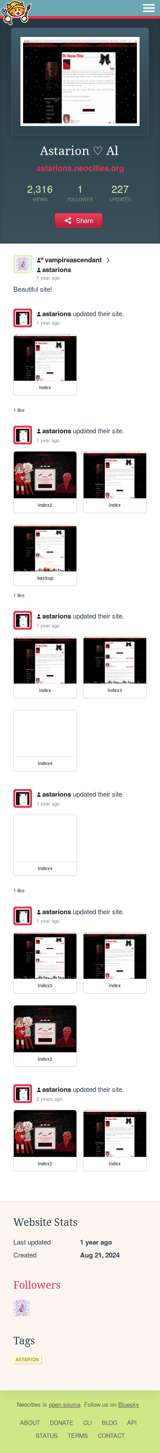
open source (64, 1404)
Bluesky (128, 1404)
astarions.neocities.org (80, 168)
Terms (78, 1435)
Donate (61, 1422)
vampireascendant (73, 260)
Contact (111, 1435)
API (132, 1422)
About (30, 1422)
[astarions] (22, 318)
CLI (87, 1422)
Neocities (29, 1404)
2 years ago (49, 1098)
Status (47, 1435)
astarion (27, 1359)
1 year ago (48, 277)
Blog (109, 1422)
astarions (56, 269)
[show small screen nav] (149, 8)
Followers (36, 1285)
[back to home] (16, 12)
